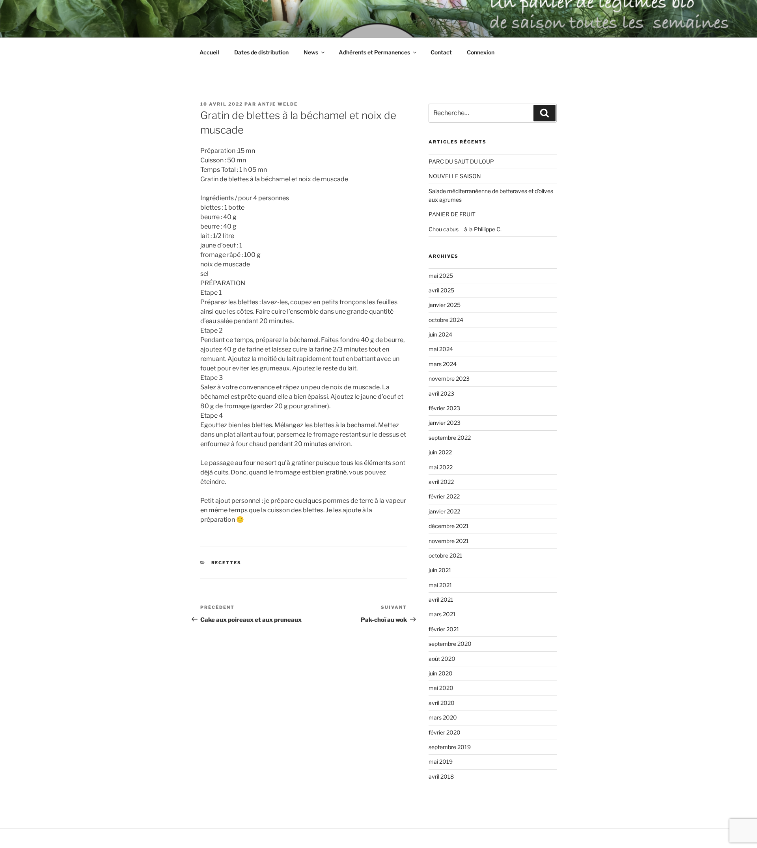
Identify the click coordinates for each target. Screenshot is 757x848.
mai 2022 (441, 467)
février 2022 (444, 496)
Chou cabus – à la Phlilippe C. (465, 229)
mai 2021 (440, 585)
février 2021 (444, 629)
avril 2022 (441, 481)
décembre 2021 (449, 526)
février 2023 (444, 408)
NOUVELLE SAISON (455, 176)
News (311, 52)
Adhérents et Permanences (374, 52)
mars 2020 (443, 717)
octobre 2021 (445, 555)
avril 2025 (441, 290)
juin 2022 (440, 452)
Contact (441, 52)
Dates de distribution (261, 52)
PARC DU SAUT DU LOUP (461, 161)
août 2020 (442, 658)
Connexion (480, 52)
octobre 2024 (446, 319)
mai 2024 (441, 349)
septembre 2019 (450, 747)
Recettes (226, 562)
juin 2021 (440, 570)
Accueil (209, 52)
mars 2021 (442, 614)
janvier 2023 (445, 422)
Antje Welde (278, 104)
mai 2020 (441, 687)
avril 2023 (441, 393)
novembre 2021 (449, 540)
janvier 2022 (444, 511)
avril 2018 (441, 776)
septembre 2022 (450, 437)
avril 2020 (442, 702)
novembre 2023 (449, 378)
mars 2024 (443, 364)
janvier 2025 (445, 304)
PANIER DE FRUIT (452, 214)
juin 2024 (440, 334)
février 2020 (445, 732)
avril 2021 (441, 599)
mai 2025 (441, 275)
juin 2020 (441, 673)
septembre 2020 (450, 643)
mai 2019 (441, 761)
